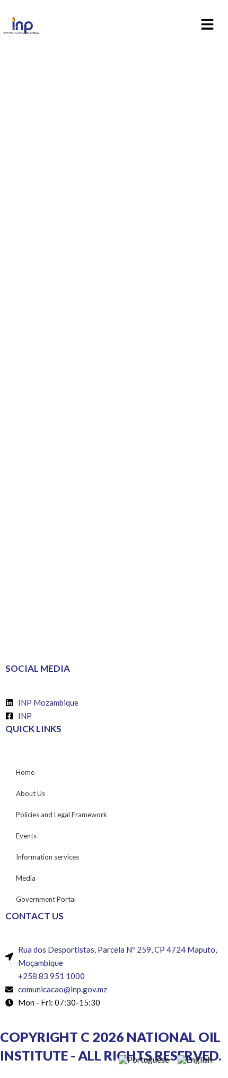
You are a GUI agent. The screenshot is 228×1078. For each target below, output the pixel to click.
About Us (30, 793)
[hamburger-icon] (208, 26)
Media (26, 878)
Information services (47, 857)
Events (26, 836)
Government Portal (46, 899)
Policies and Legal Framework (61, 814)
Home (25, 772)
